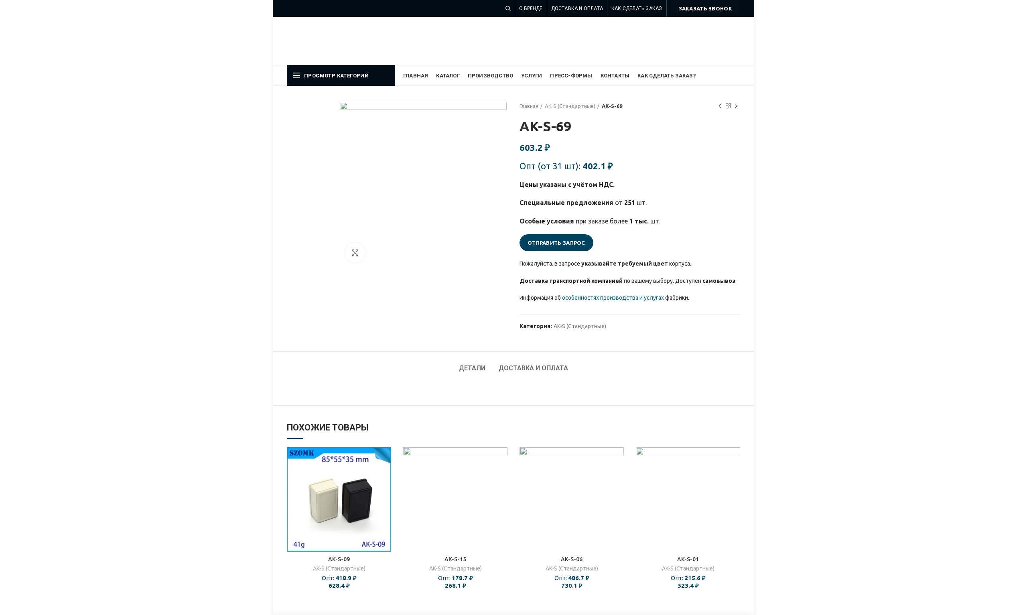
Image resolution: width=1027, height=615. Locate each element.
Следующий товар (736, 106)
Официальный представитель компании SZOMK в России (419, 40)
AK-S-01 (688, 559)
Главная (529, 106)
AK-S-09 (339, 559)
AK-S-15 (455, 559)
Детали (472, 368)
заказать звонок (706, 8)
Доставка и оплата (533, 368)
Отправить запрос (556, 243)
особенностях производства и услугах (613, 297)
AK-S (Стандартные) (570, 106)
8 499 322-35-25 (706, 27)
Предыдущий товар (720, 106)
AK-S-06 (572, 559)
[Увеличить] (355, 253)
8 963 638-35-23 (706, 40)
